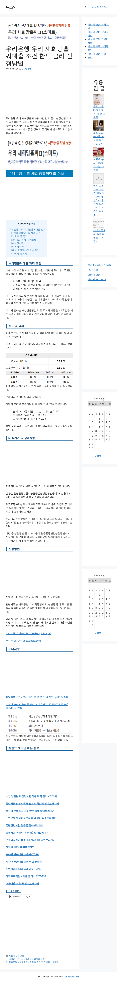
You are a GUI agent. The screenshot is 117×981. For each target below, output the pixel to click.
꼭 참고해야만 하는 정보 (25, 250)
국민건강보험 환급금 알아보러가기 (24, 825)
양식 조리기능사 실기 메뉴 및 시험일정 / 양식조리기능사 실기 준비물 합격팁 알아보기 (99, 200)
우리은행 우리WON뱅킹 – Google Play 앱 (28, 633)
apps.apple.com (32, 640)
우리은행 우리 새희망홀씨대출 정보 (26, 229)
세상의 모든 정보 (100, 7)
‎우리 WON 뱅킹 (14, 640)
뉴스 (90, 57)
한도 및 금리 (19, 236)
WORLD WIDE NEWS (99, 264)
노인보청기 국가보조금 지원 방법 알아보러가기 (31, 818)
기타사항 (17, 246)
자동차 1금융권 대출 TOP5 (20, 847)
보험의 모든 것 (96, 274)
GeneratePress (71, 976)
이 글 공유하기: (20, 253)
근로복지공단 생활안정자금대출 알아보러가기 (30, 839)
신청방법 (17, 243)
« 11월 (98, 456)
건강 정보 (93, 269)
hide (32, 223)
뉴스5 (10, 7)
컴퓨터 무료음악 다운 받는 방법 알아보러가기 (30, 810)
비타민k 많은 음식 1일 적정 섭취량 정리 (27, 959)
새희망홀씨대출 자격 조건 (26, 232)
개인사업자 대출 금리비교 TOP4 (23, 869)
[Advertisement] (39, 95)
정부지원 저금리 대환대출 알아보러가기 (27, 832)
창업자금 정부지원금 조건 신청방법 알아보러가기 (32, 803)
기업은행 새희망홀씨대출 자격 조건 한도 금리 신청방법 (33, 962)
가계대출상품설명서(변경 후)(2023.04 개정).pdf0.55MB (37, 697)
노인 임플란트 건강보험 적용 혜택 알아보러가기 (31, 796)
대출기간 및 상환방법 (23, 239)
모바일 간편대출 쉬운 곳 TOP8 (22, 854)
